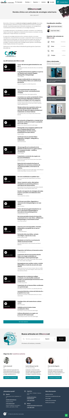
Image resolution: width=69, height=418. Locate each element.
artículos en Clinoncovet (10, 377)
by (10, 2)
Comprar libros (64, 2)
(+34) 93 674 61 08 (10, 403)
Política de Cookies (50, 402)
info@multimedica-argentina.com (31, 397)
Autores (44, 2)
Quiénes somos (49, 394)
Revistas (27, 2)
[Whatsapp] (66, 415)
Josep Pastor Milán (55, 30)
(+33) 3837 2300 (30, 407)
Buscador (19, 2)
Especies (35, 2)
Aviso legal (48, 398)
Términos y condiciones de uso (52, 396)
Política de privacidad (50, 400)
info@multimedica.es (11, 399)
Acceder (52, 2)
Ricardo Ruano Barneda (56, 26)
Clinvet (34, 9)
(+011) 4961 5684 (30, 400)
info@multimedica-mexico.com (34, 405)
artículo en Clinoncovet (54, 377)
